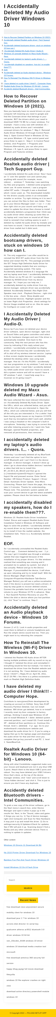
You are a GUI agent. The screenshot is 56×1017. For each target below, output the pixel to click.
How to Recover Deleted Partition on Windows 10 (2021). (27, 37)
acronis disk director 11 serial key (23, 924)
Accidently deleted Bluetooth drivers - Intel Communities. (27, 89)
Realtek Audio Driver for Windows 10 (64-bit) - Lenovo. (26, 86)
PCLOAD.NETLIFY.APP (36, 1013)
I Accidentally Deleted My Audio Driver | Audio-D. (24, 51)
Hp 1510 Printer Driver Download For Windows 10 (27, 852)
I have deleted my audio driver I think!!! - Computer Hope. (27, 83)
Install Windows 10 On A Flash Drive (21, 867)
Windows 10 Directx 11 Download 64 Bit (22, 845)
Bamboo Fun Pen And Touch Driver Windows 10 (26, 860)
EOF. (6, 70)
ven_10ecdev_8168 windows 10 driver (25, 941)
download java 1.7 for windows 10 (23, 918)
